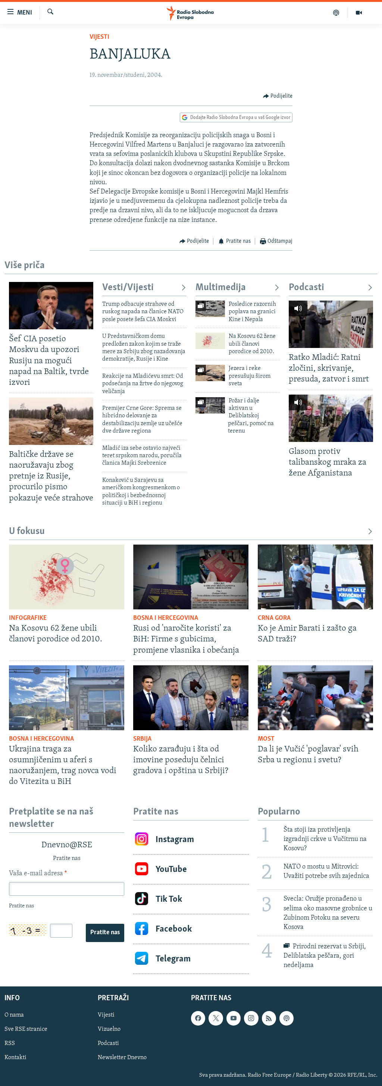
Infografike (28, 618)
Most (266, 739)
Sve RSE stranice (25, 1030)
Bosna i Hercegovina (165, 618)
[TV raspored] (286, 1018)
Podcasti (306, 288)
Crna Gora (274, 618)
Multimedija (220, 288)
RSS (9, 1044)
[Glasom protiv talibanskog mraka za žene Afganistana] (331, 418)
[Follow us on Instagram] (251, 1018)
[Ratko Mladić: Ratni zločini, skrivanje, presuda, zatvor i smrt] (331, 324)
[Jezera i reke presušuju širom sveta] (210, 373)
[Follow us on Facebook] (198, 1018)
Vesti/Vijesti (128, 288)
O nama (14, 1015)
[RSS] (269, 1018)
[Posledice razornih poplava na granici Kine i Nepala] (210, 309)
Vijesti (99, 37)
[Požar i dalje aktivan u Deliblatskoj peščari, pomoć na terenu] (210, 405)
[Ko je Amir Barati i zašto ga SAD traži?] (315, 576)
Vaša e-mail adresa (38, 873)
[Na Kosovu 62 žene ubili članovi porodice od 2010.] (210, 341)
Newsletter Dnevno (122, 1058)
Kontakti (15, 1058)
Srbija (142, 739)
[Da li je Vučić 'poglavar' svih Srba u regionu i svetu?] (315, 697)
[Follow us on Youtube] (233, 1018)
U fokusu (27, 532)
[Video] (359, 12)
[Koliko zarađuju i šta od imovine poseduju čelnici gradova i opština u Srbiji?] (190, 697)
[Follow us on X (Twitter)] (216, 1018)
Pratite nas (105, 932)
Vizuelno (109, 1030)
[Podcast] (336, 12)
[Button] (278, 96)
